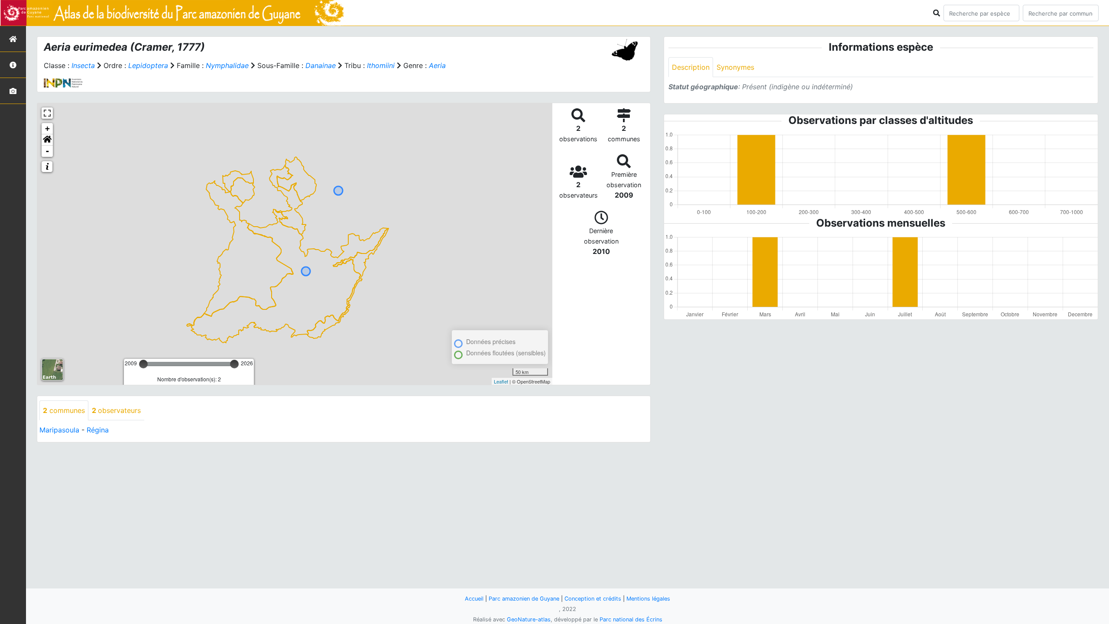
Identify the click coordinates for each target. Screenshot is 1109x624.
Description (691, 67)
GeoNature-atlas (529, 619)
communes (64, 410)
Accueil (474, 598)
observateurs (116, 410)
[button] (47, 140)
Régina (98, 430)
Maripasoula (59, 430)
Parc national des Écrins (631, 619)
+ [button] (47, 128)
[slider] (143, 364)
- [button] (47, 151)
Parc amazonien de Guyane (524, 598)
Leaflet (501, 381)
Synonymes (735, 67)
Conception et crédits (592, 598)
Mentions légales (648, 598)
